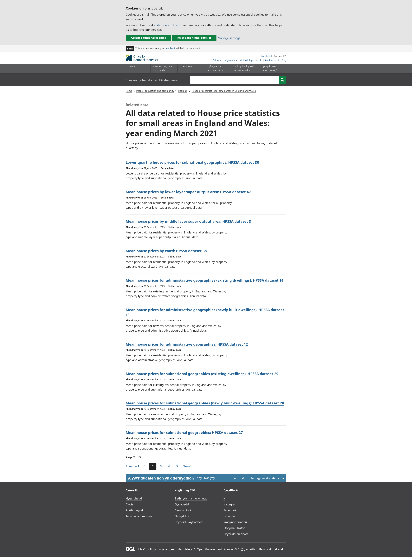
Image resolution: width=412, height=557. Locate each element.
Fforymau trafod (234, 528)
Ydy (199, 478)
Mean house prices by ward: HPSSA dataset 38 (166, 250)
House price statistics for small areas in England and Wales (224, 90)
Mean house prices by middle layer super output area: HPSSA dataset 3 (188, 221)
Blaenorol (132, 466)
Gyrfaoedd (182, 504)
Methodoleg (246, 60)
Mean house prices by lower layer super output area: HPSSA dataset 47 (188, 191)
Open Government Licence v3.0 (218, 549)
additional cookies (166, 25)
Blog (283, 60)
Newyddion (182, 516)
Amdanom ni (272, 60)
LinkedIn (229, 516)
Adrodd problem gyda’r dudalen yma (259, 478)
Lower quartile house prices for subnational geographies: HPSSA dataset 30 (192, 162)
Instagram (230, 504)
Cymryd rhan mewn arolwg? (269, 68)
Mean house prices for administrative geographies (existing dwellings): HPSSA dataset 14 (204, 280)
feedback (170, 48)
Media (258, 60)
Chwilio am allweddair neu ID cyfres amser (152, 80)
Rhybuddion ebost (236, 534)
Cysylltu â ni (183, 510)
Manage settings (229, 38)
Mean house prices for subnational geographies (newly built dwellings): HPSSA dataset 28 (205, 403)
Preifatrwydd (134, 510)
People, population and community (155, 90)
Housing (182, 90)
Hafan (131, 66)
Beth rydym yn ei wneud (191, 498)
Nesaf (187, 466)
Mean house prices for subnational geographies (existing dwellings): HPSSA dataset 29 (202, 373)
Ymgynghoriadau (235, 522)
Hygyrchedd (134, 498)
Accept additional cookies (148, 37)
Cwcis (129, 504)
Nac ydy (209, 478)
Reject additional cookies (194, 37)
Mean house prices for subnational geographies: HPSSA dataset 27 (184, 432)
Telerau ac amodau (139, 516)
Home (129, 90)
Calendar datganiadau (225, 60)
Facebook (230, 510)
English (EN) (266, 56)
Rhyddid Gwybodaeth (189, 522)
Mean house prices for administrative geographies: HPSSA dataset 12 (187, 344)
